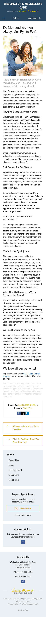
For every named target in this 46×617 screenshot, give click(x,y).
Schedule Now (25, 508)
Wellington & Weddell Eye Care (30, 599)
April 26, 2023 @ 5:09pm (28, 405)
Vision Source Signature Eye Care (23, 591)
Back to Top (23, 610)
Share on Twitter (23, 413)
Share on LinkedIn (27, 413)
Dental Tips (14, 460)
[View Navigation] (4, 18)
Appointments (34, 18)
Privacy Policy (13, 604)
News (11, 465)
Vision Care (14, 475)
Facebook (23, 542)
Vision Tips (27, 408)
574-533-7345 (26, 572)
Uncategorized (15, 470)
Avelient (34, 604)
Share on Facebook (19, 413)
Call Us (16, 18)
